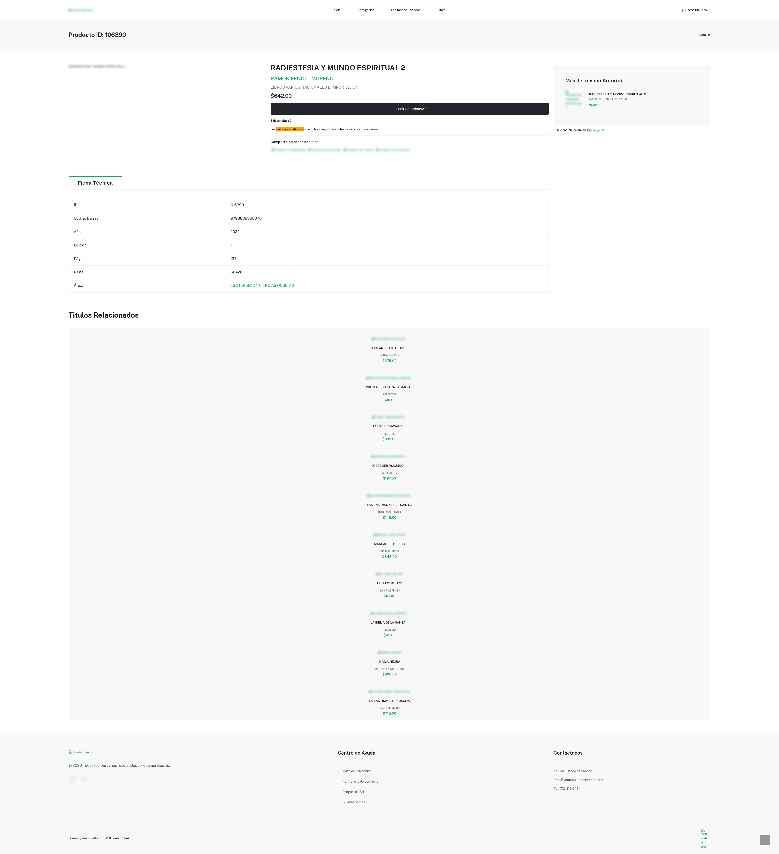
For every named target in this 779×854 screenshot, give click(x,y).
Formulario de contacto (360, 781)
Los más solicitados (406, 10)
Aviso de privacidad (356, 771)
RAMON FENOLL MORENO (302, 78)
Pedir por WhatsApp (411, 109)
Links (441, 10)
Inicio (336, 10)
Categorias (365, 10)
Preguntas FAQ (353, 792)
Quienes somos (353, 802)
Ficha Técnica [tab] (95, 183)
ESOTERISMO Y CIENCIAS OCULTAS (262, 285)
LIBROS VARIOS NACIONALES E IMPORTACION (314, 87)
